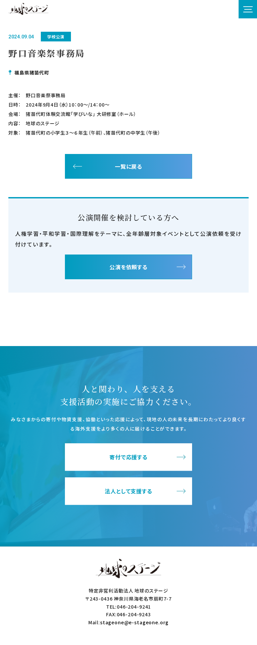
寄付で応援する (128, 457)
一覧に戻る (129, 166)
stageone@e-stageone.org (134, 622)
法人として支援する (129, 491)
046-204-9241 (134, 606)
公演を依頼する (128, 267)
